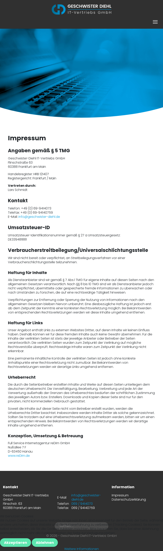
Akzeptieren (15, 542)
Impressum (120, 495)
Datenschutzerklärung (129, 499)
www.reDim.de (19, 456)
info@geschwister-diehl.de (39, 217)
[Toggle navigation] (155, 21)
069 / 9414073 (82, 504)
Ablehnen (45, 542)
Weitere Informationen (81, 549)
